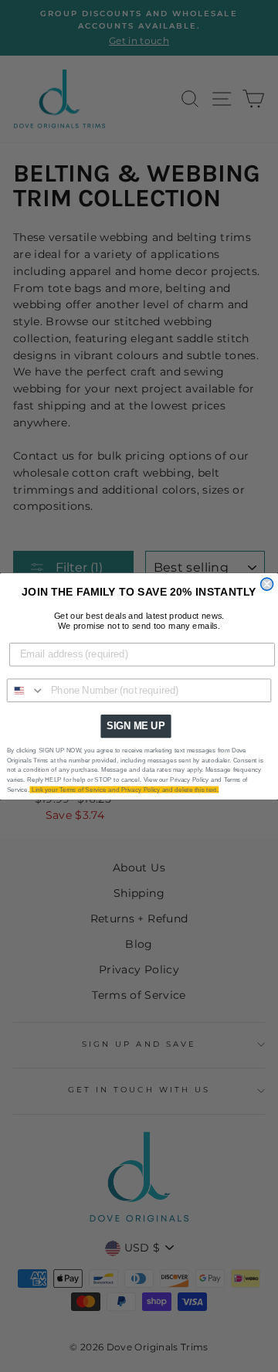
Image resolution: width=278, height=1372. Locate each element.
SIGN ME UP (135, 725)
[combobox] (26, 690)
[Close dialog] (267, 584)
